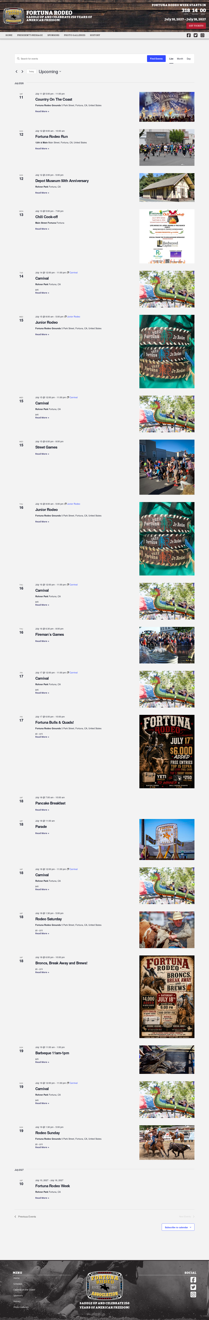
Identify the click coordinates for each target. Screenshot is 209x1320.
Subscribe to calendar (176, 1227)
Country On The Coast (53, 99)
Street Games (46, 447)
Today (31, 71)
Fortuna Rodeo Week (52, 1185)
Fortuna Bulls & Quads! (54, 722)
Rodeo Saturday (48, 918)
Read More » (42, 111)
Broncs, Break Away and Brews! (61, 962)
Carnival (42, 278)
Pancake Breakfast (50, 803)
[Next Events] (22, 71)
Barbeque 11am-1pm (52, 1052)
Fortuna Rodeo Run (51, 136)
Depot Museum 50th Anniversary (62, 180)
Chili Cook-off (46, 216)
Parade (41, 826)
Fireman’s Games (49, 634)
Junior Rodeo (46, 322)
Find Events (156, 58)
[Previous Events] (16, 71)
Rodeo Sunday (47, 1132)
